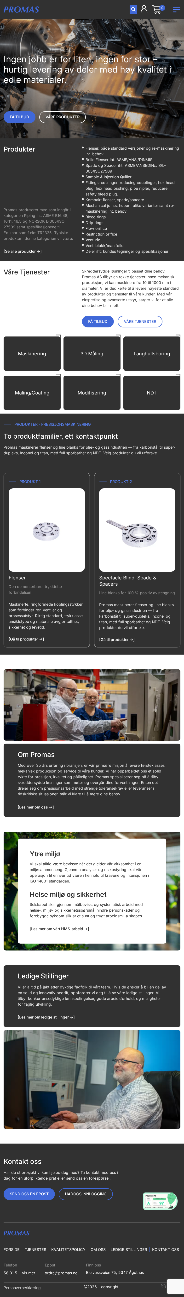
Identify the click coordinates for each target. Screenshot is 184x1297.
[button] (176, 9)
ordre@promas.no (61, 1273)
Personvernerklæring (22, 1287)
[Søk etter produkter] (133, 9)
